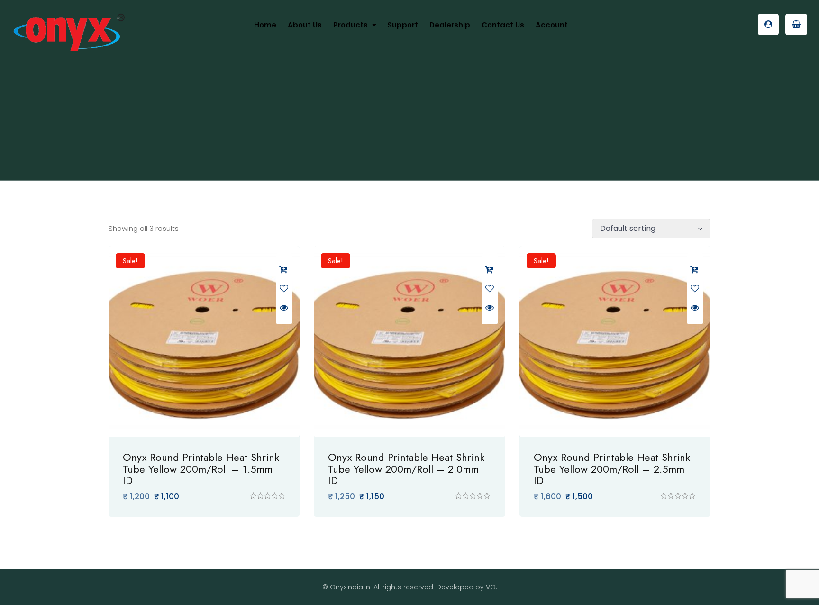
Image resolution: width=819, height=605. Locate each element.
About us (305, 25)
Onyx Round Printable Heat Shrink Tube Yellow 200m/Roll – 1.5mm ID (201, 468)
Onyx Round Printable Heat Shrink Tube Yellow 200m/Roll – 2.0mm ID (406, 468)
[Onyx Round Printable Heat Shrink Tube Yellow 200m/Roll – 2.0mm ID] (409, 341)
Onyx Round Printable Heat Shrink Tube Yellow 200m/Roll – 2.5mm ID (612, 468)
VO (491, 587)
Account (552, 25)
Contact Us (503, 25)
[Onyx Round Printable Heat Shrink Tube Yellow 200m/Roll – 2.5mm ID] (614, 341)
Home (265, 25)
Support (402, 25)
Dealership (449, 25)
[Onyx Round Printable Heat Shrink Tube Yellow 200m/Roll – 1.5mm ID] (204, 341)
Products (350, 25)
